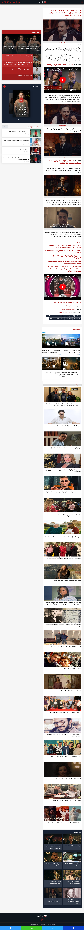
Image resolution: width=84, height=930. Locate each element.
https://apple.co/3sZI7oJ (69, 309)
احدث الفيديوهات (22, 127)
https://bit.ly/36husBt (69, 306)
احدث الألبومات (35, 86)
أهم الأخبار (36, 32)
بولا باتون (65, 315)
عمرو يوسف (58, 315)
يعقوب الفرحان (68, 318)
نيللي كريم (78, 315)
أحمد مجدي (71, 315)
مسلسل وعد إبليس (59, 318)
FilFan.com (52, 924)
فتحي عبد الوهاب (50, 315)
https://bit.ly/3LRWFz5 (65, 312)
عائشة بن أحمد (77, 318)
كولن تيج (51, 318)
